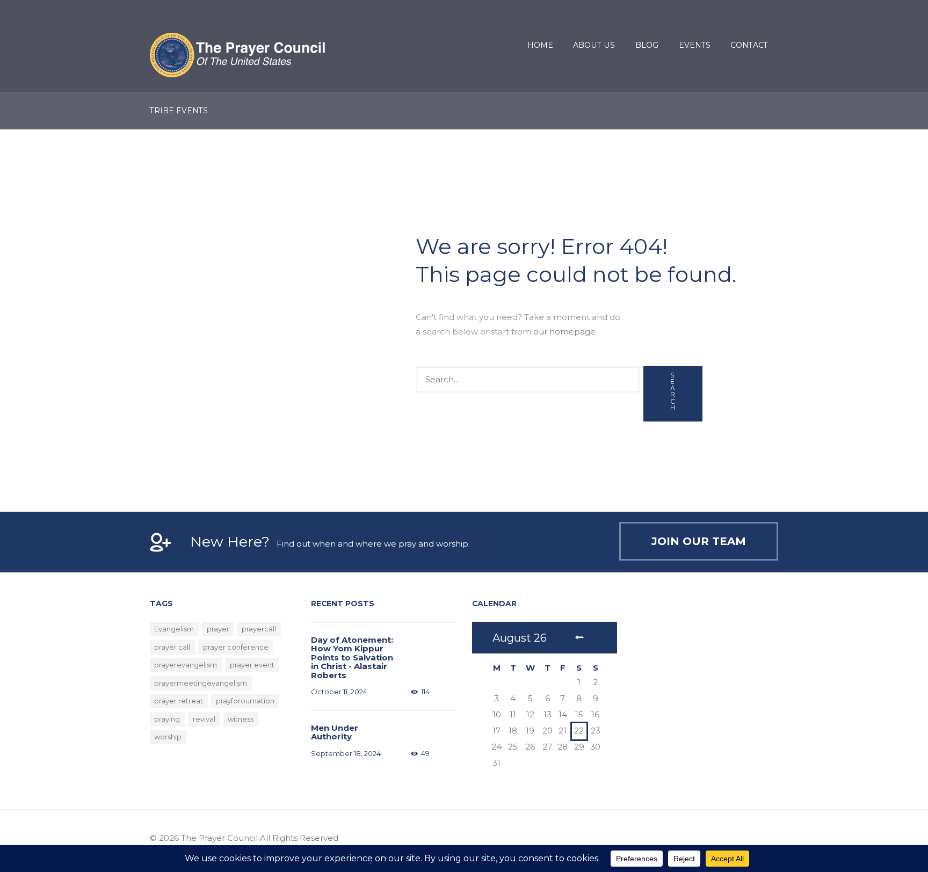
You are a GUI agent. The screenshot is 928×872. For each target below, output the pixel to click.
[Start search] (672, 394)
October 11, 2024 (339, 691)
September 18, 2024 (346, 753)
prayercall (259, 628)
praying (167, 719)
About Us (594, 45)
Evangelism (174, 628)
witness (240, 719)
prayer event (252, 664)
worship (168, 736)
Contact (749, 45)
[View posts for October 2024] (579, 638)
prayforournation (245, 700)
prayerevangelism (185, 664)
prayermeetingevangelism (200, 683)
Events (695, 45)
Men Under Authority (334, 732)
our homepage (564, 331)
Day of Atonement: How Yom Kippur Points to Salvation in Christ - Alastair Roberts (352, 657)
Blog (646, 45)
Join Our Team (698, 541)
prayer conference (236, 647)
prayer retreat (178, 700)
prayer (218, 628)
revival (204, 719)
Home (540, 45)
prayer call (172, 647)
